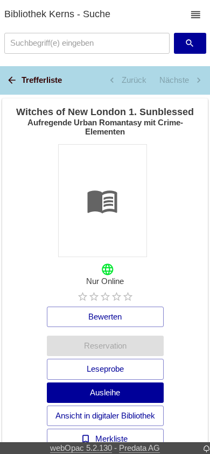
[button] (195, 14)
